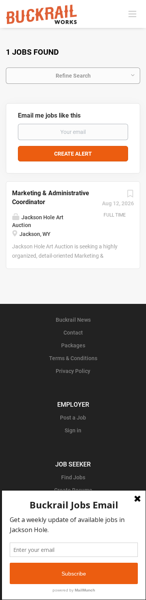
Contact (73, 332)
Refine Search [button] (73, 76)
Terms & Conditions (73, 358)
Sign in (73, 430)
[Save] (130, 195)
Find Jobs (73, 477)
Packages (73, 345)
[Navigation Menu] (132, 13)
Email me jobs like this (49, 115)
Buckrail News (73, 320)
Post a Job (73, 417)
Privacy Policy (73, 371)
